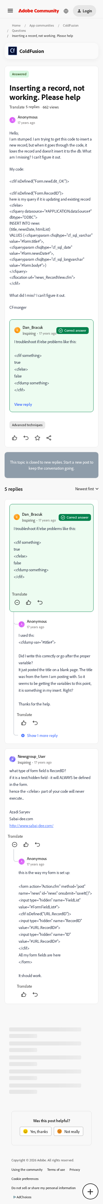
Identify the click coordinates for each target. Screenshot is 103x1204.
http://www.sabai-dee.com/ (31, 825)
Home (16, 25)
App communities (41, 25)
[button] (10, 12)
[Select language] (66, 10)
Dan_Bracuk (33, 327)
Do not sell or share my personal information (43, 1188)
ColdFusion (70, 25)
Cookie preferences (25, 1179)
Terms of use (56, 1169)
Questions (19, 30)
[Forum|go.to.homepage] (38, 11)
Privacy (75, 1169)
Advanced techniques (27, 425)
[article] (51, 558)
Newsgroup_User (31, 756)
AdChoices (24, 1197)
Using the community (27, 1169)
